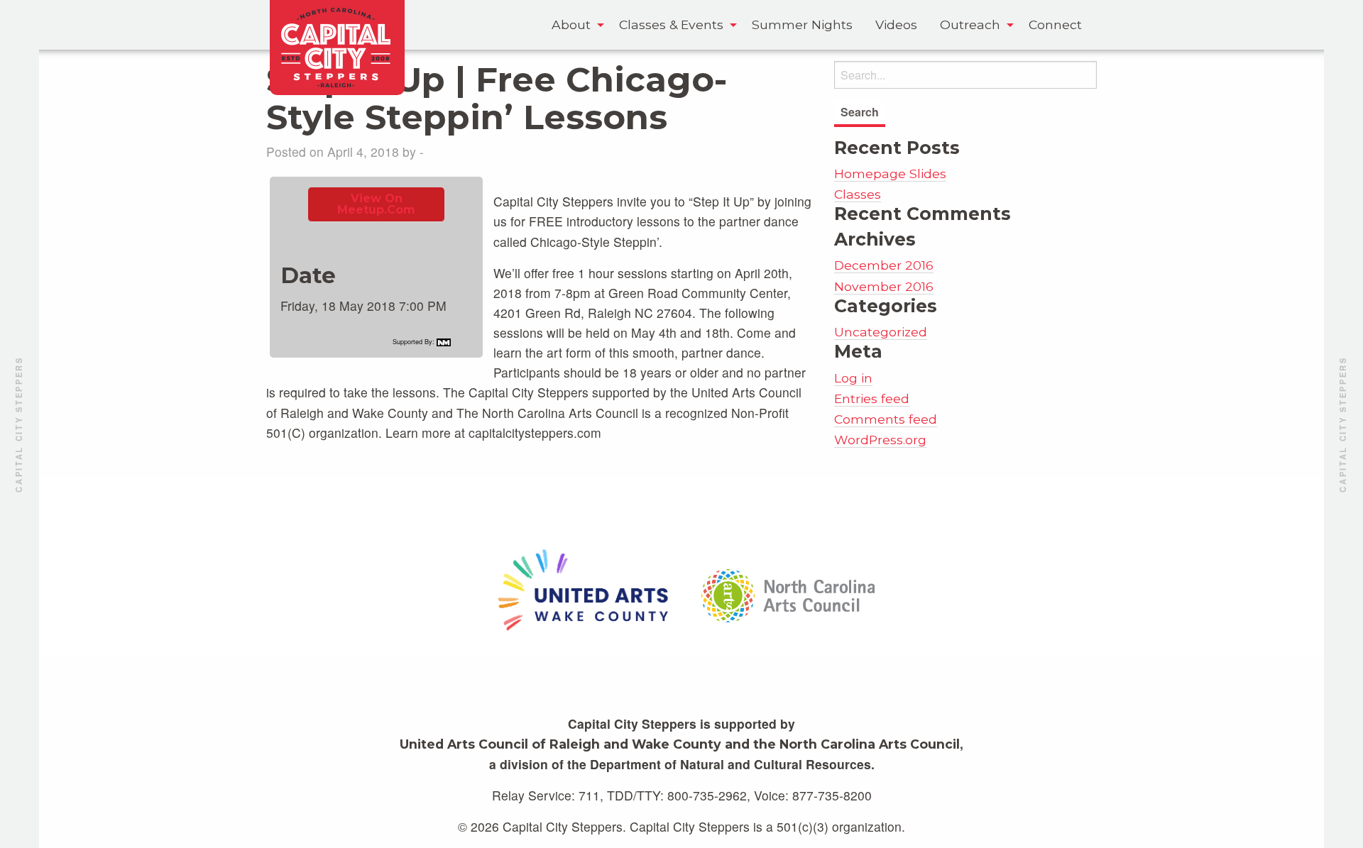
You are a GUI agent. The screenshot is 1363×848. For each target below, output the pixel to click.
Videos (896, 24)
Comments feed (885, 419)
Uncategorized (880, 331)
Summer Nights (802, 24)
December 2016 (884, 265)
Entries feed (871, 398)
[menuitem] (574, 25)
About (571, 24)
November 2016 (884, 286)
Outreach (970, 24)
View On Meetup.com (376, 204)
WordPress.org (880, 439)
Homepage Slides (890, 173)
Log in (853, 377)
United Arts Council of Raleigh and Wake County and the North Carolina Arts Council (680, 744)
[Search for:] (965, 75)
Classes (857, 194)
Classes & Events (671, 24)
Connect (1055, 24)
